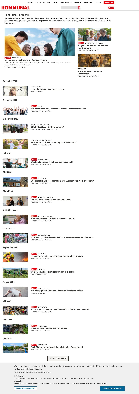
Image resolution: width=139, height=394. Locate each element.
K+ (109, 8)
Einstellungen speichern (25, 388)
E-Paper (29, 2)
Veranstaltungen (65, 2)
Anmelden (109, 2)
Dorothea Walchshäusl (16, 67)
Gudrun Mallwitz (40, 274)
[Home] (16, 7)
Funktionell (20, 376)
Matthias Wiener (40, 293)
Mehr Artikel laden (58, 358)
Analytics (19, 381)
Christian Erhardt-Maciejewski (45, 129)
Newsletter (77, 2)
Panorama (11, 14)
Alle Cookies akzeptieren (112, 388)
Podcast (38, 2)
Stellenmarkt (88, 2)
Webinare (46, 2)
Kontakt (98, 2)
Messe (54, 2)
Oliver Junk (38, 91)
